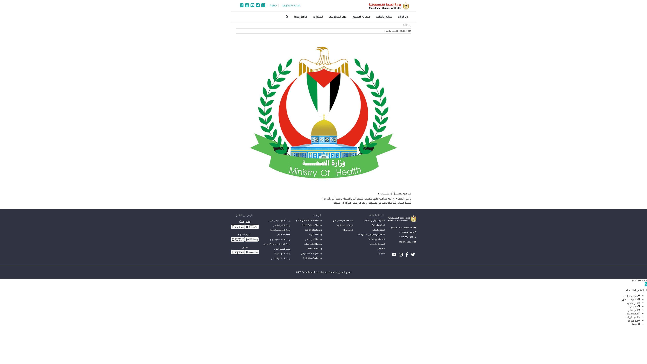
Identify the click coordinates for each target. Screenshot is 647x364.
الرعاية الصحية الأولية (344, 225)
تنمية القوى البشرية (376, 239)
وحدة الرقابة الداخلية (313, 230)
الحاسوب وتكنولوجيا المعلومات (371, 234)
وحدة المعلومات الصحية (280, 230)
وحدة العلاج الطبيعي (281, 225)
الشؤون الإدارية (378, 225)
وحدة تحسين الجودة (282, 253)
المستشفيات (348, 230)
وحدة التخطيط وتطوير (313, 244)
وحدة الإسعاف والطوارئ (311, 253)
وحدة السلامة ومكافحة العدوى (276, 244)
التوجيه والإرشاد (391, 31)
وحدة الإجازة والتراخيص (280, 258)
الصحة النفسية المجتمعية (342, 220)
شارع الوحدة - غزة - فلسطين (402, 228)
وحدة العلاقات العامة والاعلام (309, 220)
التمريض (381, 249)
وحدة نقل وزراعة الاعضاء (311, 225)
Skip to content (639, 280)
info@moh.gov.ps (406, 242)
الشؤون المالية (378, 230)
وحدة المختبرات (315, 234)
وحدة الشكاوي (284, 235)
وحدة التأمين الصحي (313, 239)
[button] (287, 16)
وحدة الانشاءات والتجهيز (280, 239)
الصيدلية (381, 253)
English (273, 5)
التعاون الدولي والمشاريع (374, 220)
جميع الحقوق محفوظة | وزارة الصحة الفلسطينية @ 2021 (323, 272)
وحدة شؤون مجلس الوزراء (279, 220)
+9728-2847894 (407, 232)
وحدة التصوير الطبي (282, 249)
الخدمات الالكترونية (291, 5)
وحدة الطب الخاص (314, 249)
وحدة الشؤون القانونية (312, 258)
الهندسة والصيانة (377, 244)
